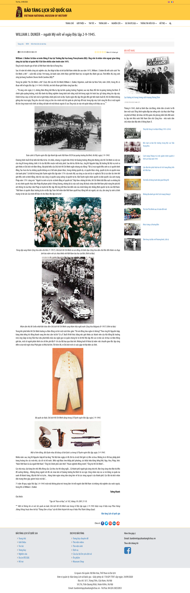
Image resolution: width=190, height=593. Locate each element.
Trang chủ (70, 23)
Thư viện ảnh (78, 546)
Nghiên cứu (116, 23)
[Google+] (110, 523)
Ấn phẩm (76, 558)
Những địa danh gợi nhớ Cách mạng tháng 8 (157, 194)
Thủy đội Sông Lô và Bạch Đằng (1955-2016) (157, 129)
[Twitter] (106, 523)
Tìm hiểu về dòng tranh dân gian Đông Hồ (156, 180)
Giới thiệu (81, 23)
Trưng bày (103, 23)
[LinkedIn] (114, 523)
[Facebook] (102, 523)
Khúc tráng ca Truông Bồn (151, 225)
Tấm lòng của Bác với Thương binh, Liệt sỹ (156, 240)
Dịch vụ (75, 550)
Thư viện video (78, 542)
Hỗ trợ (162, 23)
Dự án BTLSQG (130, 23)
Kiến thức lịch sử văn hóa (38, 44)
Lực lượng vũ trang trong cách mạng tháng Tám (142, 97)
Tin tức (92, 23)
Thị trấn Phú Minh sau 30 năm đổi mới (155, 209)
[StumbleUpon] (118, 523)
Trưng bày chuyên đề (80, 538)
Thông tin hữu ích (147, 23)
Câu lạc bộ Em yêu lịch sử (82, 554)
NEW (27, 44)
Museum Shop (78, 562)
